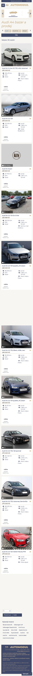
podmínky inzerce (17, 653)
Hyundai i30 (6, 630)
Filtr (16, 35)
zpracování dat (25, 654)
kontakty (9, 653)
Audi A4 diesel (22, 635)
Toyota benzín (14, 632)
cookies (4, 653)
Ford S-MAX (6, 632)
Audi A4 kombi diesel (8, 638)
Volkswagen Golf (18, 624)
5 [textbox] (3, 611)
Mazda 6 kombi (23, 630)
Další (15, 615)
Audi (7, 31)
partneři (19, 654)
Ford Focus (22, 627)
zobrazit (6, 89)
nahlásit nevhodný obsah (9, 656)
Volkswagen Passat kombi (10, 627)
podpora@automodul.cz (23, 651)
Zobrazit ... (26, 674)
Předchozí (7, 615)
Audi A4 (22, 632)
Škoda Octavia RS (7, 624)
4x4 (28, 632)
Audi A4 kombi (13, 635)
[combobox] (7, 610)
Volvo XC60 (14, 630)
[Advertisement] (16, 307)
